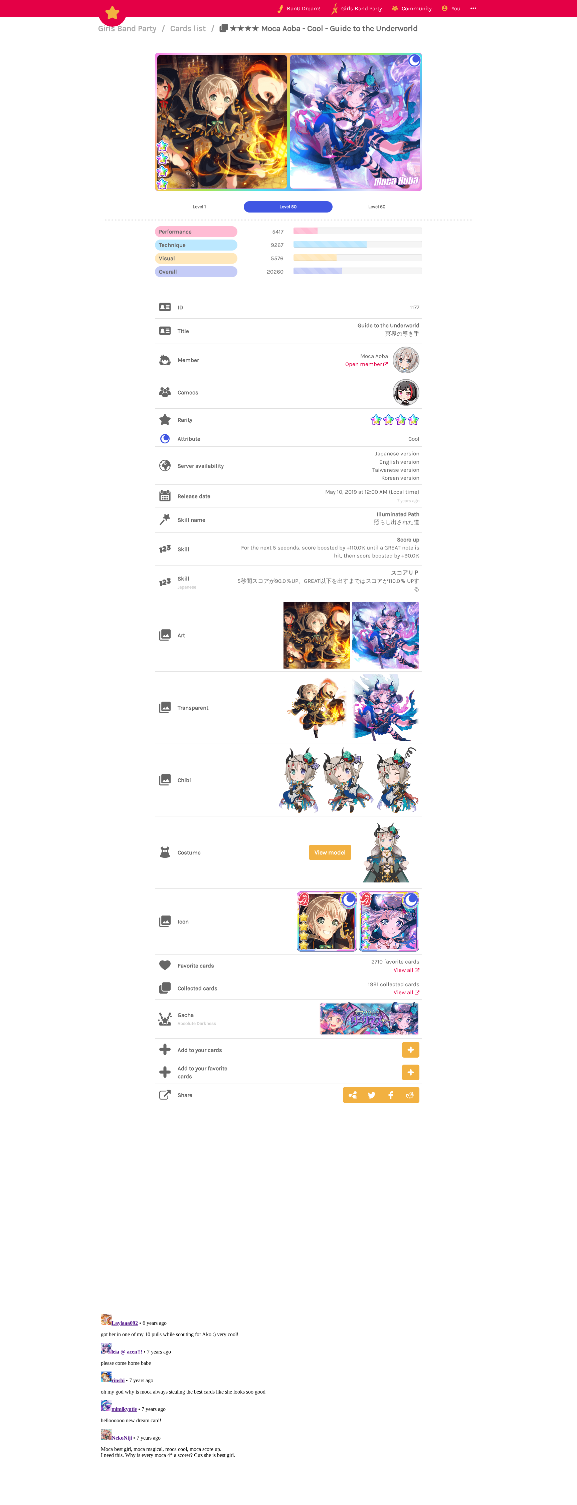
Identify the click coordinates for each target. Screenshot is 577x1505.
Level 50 (288, 207)
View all (404, 970)
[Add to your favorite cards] (410, 1072)
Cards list (189, 28)
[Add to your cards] (410, 1050)
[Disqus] (288, 1213)
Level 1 (199, 207)
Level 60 (376, 207)
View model (330, 852)
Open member (364, 364)
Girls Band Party (128, 28)
